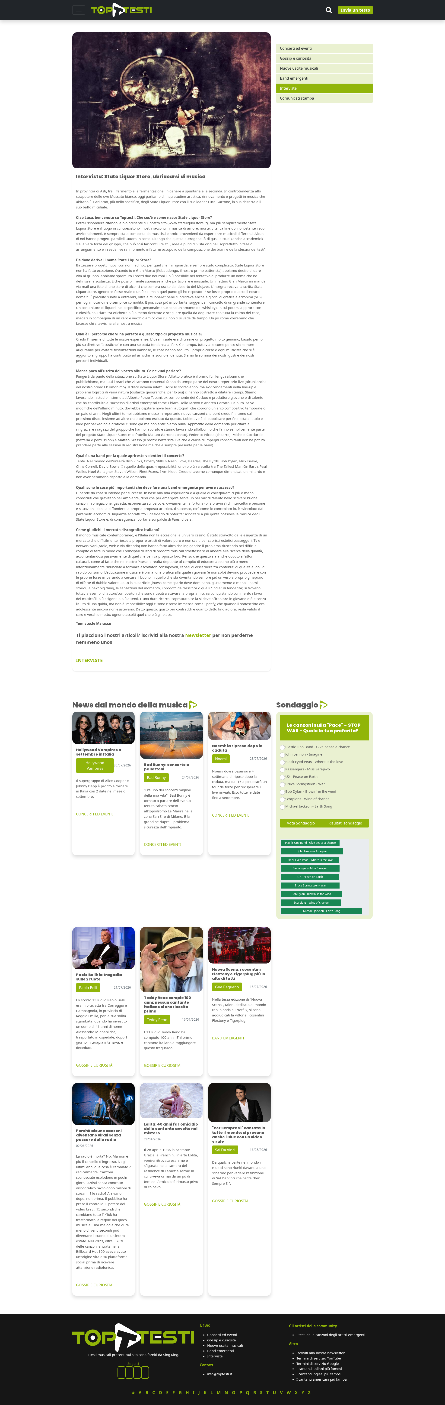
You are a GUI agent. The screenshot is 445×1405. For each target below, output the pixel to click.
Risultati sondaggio (345, 823)
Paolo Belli (88, 987)
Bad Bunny (156, 777)
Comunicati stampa (297, 98)
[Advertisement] (324, 146)
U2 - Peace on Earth (301, 776)
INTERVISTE (89, 660)
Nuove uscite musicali (299, 68)
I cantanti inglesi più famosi (318, 1374)
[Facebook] (121, 1372)
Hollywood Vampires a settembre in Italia (98, 752)
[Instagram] (137, 1372)
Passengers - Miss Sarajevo (307, 769)
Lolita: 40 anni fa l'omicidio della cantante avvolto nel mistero (171, 1129)
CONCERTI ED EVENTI (94, 814)
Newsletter (198, 635)
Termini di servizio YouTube (318, 1358)
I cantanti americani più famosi (321, 1379)
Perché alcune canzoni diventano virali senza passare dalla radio (99, 1135)
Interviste (288, 88)
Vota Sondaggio (301, 823)
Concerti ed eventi (296, 48)
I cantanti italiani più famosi (319, 1368)
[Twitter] (145, 1372)
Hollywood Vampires (95, 765)
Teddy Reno (157, 1019)
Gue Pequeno (227, 987)
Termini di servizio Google (317, 1363)
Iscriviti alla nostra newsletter (320, 1352)
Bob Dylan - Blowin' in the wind (310, 791)
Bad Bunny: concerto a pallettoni (166, 767)
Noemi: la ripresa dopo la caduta (237, 748)
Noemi (221, 758)
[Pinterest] (129, 1372)
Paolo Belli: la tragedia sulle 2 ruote (99, 977)
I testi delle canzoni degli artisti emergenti (330, 1334)
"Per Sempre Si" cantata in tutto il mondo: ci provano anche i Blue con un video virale (238, 1134)
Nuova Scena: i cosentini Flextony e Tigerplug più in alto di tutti (238, 974)
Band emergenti (294, 78)
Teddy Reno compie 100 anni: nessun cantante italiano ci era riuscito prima (167, 1004)
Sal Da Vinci (225, 1149)
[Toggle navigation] (78, 10)
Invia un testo (355, 10)
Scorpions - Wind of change (307, 798)
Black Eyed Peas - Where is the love (314, 761)
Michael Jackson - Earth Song (308, 806)
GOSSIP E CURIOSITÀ (94, 1065)
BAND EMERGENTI (228, 1038)
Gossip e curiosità (295, 58)
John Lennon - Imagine (303, 754)
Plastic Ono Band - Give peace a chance (317, 746)
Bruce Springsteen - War (305, 784)
